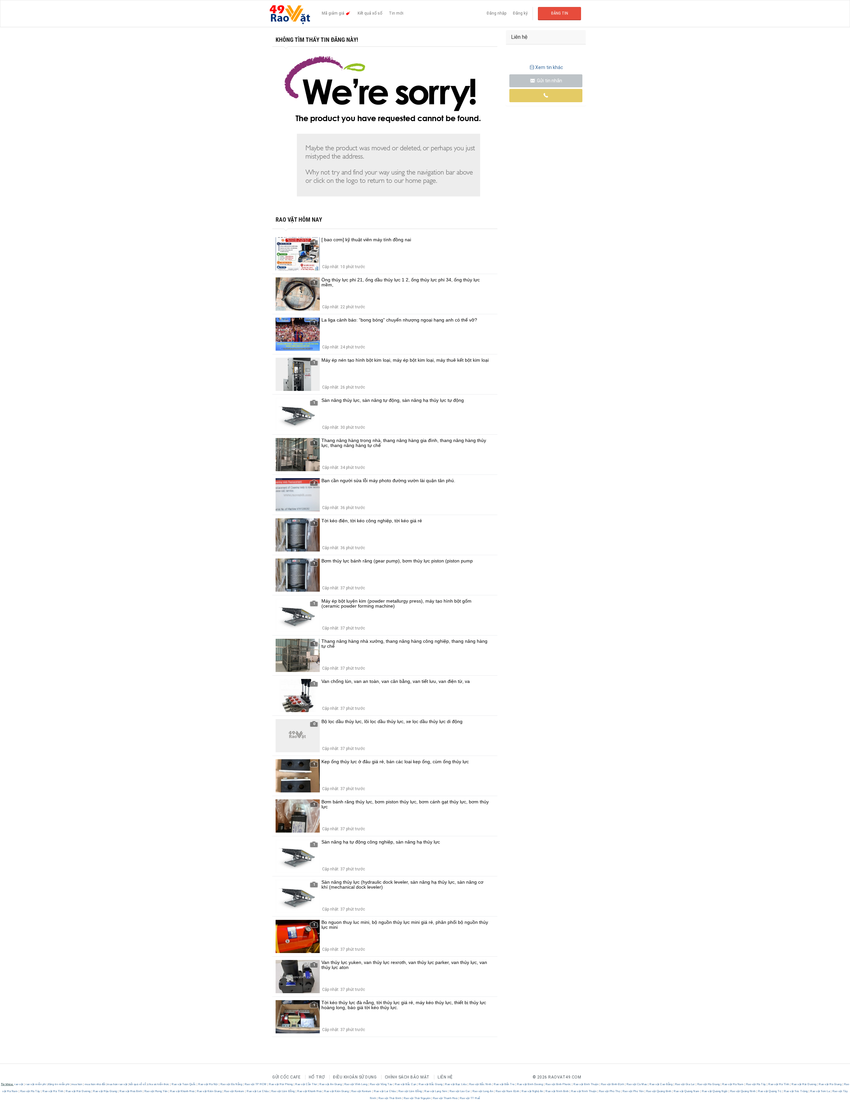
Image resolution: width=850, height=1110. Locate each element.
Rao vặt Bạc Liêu (456, 1084)
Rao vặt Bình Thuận (586, 1084)
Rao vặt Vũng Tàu (381, 1084)
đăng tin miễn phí (59, 1084)
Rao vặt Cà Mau (637, 1084)
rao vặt (18, 1084)
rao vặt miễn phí (36, 1084)
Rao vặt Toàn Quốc (184, 1084)
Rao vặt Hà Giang (708, 1084)
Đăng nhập (496, 13)
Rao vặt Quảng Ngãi (714, 1091)
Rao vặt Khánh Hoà (182, 1091)
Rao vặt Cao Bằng (661, 1084)
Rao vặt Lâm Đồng (283, 1091)
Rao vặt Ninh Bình (557, 1091)
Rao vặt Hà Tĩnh (779, 1084)
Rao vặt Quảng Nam (687, 1091)
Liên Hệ (445, 1077)
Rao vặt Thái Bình (390, 1098)
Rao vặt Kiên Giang (209, 1091)
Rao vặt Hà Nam (733, 1084)
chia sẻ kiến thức (158, 1084)
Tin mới (396, 13)
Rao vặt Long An (482, 1091)
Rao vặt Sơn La (820, 1091)
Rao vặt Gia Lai (685, 1084)
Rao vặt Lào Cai (460, 1091)
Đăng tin (559, 13)
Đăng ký (520, 13)
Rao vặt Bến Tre (504, 1084)
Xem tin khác (549, 67)
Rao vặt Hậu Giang (105, 1091)
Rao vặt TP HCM (255, 1084)
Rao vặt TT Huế (469, 1098)
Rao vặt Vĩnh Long (355, 1084)
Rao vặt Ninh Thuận (583, 1091)
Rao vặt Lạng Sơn (436, 1091)
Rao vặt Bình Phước (558, 1084)
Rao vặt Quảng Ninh (742, 1091)
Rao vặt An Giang (331, 1084)
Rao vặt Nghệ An (532, 1091)
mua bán (76, 1084)
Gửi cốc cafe (286, 1077)
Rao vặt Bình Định (612, 1084)
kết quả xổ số (137, 1084)
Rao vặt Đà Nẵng (231, 1084)
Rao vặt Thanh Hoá (445, 1098)
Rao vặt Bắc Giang (431, 1084)
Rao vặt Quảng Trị (770, 1091)
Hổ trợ (317, 1077)
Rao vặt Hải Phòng (281, 1084)
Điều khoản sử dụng (355, 1077)
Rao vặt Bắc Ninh (480, 1084)
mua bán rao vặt (117, 1084)
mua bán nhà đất (95, 1084)
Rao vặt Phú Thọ (609, 1091)
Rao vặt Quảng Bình (658, 1091)
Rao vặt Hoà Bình (131, 1091)
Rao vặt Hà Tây (756, 1084)
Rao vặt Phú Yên (633, 1091)
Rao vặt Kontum (234, 1091)
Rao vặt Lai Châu (258, 1091)
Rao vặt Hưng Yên (155, 1091)
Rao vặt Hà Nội (208, 1084)
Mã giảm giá (333, 13)
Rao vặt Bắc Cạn (405, 1084)
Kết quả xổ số (370, 13)
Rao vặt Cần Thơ (306, 1084)
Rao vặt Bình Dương (530, 1084)
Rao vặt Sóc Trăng (796, 1091)
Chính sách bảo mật (407, 1077)
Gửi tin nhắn (549, 80)
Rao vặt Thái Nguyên (417, 1098)
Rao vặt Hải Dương (804, 1084)
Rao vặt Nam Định (507, 1091)
